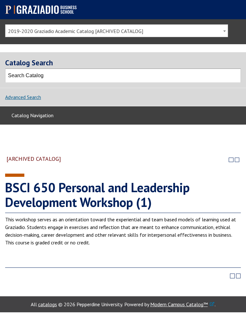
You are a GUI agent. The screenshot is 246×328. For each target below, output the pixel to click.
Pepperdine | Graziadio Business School (43, 9)
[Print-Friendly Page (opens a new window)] (231, 160)
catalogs (47, 304)
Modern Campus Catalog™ (179, 304)
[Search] (234, 76)
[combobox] (116, 30)
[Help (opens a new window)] (237, 160)
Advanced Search (23, 97)
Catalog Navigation (32, 115)
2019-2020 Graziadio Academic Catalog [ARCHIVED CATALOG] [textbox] (75, 31)
